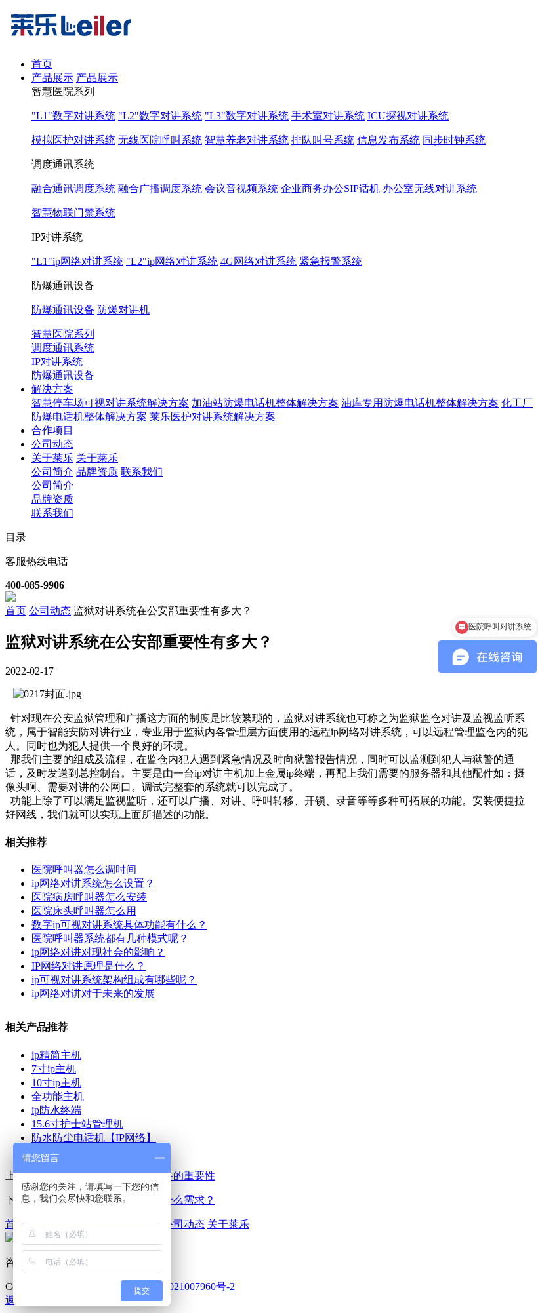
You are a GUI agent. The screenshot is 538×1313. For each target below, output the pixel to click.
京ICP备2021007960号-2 (180, 1286)
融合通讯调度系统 (73, 188)
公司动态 (52, 444)
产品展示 (52, 77)
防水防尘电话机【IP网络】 (93, 1137)
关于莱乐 (52, 457)
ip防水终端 (56, 1110)
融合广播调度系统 (160, 188)
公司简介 (52, 471)
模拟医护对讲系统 (73, 140)
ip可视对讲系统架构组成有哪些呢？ (114, 979)
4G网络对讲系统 (258, 261)
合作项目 (52, 430)
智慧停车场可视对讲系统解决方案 (110, 402)
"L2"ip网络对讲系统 (172, 261)
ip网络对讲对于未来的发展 (93, 993)
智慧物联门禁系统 (73, 212)
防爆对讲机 (123, 309)
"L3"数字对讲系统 (247, 115)
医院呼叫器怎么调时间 (83, 869)
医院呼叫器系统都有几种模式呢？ (110, 938)
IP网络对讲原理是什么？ (88, 965)
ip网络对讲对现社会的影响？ (98, 952)
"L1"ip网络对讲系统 (77, 261)
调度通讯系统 (62, 347)
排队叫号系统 (322, 140)
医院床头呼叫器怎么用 (83, 910)
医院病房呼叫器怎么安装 (89, 897)
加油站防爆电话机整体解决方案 (265, 402)
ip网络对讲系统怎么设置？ (93, 883)
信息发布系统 (388, 140)
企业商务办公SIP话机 (330, 188)
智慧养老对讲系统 (247, 140)
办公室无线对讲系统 (430, 188)
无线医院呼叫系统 (160, 140)
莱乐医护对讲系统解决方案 (213, 416)
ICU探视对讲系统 (408, 115)
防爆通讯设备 (62, 309)
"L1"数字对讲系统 (73, 115)
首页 (41, 63)
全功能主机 (57, 1096)
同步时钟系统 (454, 140)
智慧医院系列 (62, 334)
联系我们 (142, 471)
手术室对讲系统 (328, 115)
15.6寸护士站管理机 (77, 1123)
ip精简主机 (56, 1055)
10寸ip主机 (56, 1082)
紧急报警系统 (330, 261)
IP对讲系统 (57, 361)
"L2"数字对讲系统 (160, 115)
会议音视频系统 (241, 188)
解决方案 (52, 389)
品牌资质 (97, 471)
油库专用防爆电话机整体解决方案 (420, 402)
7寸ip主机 (53, 1068)
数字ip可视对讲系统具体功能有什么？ (119, 924)
